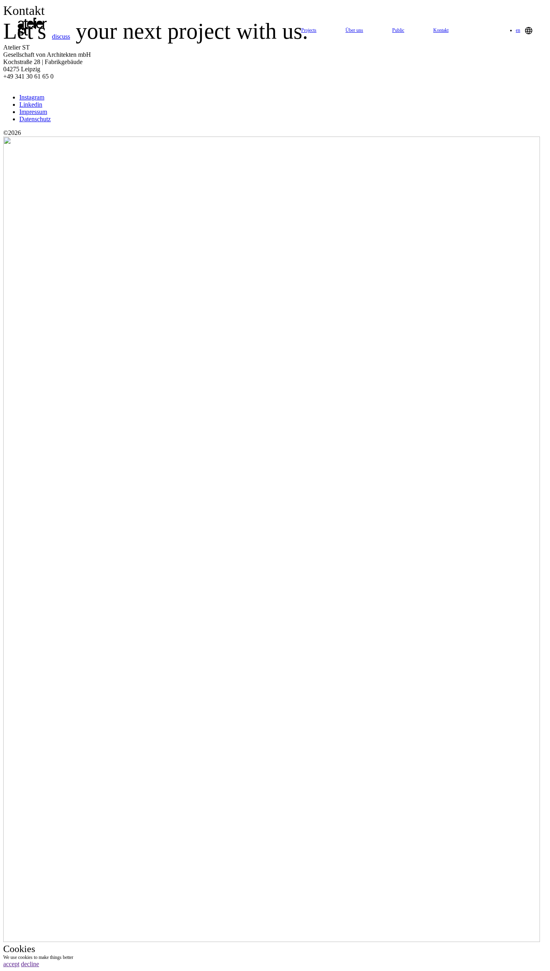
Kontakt (441, 30)
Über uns (354, 30)
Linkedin (30, 104)
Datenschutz (35, 119)
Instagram (31, 97)
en (518, 30)
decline (30, 964)
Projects (308, 30)
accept (11, 964)
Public (398, 30)
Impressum (33, 111)
